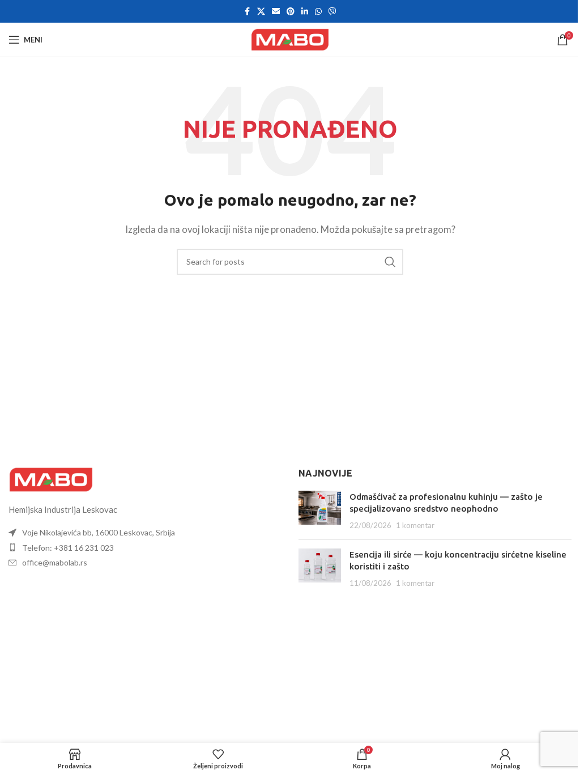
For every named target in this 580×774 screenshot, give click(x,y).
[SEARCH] (390, 262)
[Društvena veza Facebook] (247, 11)
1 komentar (415, 525)
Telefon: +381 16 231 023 (68, 547)
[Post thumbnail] (319, 511)
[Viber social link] (332, 11)
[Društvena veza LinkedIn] (305, 11)
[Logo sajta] (290, 38)
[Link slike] (50, 478)
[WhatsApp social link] (318, 11)
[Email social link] (275, 11)
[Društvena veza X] (261, 11)
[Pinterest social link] (290, 11)
